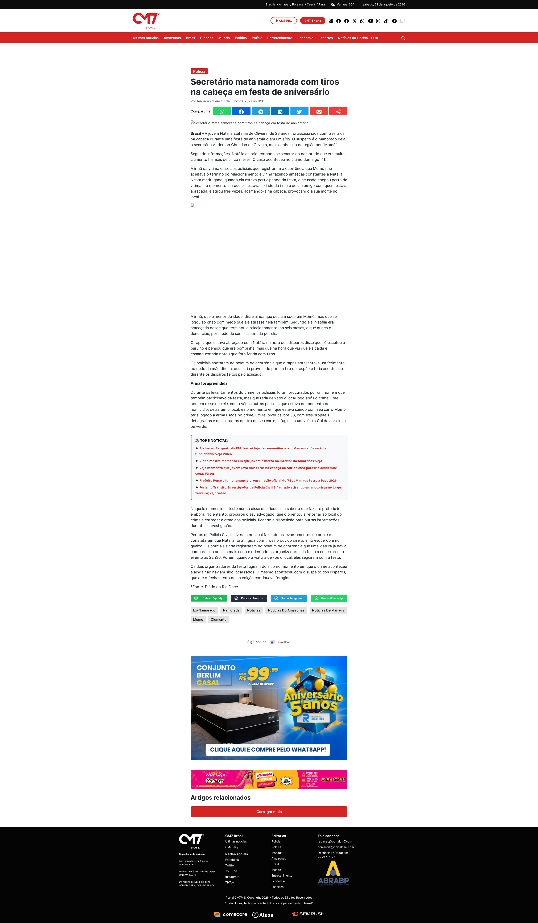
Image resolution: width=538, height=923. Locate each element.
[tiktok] (386, 20)
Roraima (297, 4)
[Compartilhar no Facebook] (241, 111)
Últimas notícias (146, 38)
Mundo (224, 38)
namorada (231, 610)
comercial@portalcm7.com (336, 847)
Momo (198, 619)
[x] (354, 20)
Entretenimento (279, 38)
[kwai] (330, 20)
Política (241, 38)
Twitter (230, 865)
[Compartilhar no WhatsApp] (222, 111)
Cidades (206, 38)
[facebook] (338, 20)
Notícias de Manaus (328, 610)
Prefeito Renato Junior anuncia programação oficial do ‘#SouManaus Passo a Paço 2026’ (268, 480)
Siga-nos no (256, 642)
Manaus (277, 852)
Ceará (311, 4)
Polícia (257, 38)
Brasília (270, 4)
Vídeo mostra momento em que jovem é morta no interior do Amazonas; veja (260, 461)
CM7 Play (231, 847)
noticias (253, 610)
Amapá (284, 4)
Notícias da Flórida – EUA (358, 38)
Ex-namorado (204, 610)
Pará (322, 4)
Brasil (190, 38)
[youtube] (370, 20)
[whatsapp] (362, 20)
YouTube (231, 871)
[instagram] (378, 20)
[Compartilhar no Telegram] (261, 111)
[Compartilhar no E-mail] (319, 111)
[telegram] (394, 20)
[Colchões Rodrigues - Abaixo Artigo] (269, 707)
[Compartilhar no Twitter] (299, 111)
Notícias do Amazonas (286, 610)
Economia (305, 38)
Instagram (232, 876)
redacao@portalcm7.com (335, 841)
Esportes (325, 38)
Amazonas (172, 38)
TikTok (229, 882)
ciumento (219, 619)
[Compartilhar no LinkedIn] (280, 111)
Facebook (232, 859)
